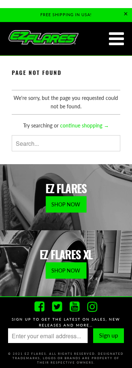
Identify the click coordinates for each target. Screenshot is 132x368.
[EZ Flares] (43, 38)
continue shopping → (84, 125)
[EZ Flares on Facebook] (39, 307)
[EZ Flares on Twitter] (57, 307)
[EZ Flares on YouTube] (75, 307)
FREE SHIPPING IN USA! (66, 14)
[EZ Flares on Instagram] (92, 307)
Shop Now (65, 204)
